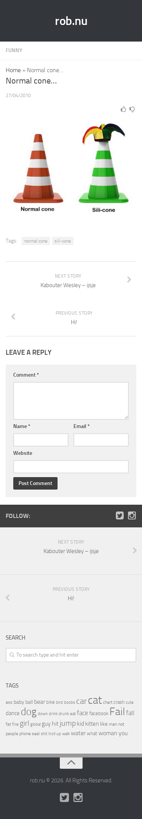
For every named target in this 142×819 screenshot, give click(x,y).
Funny (14, 50)
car (81, 701)
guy (46, 723)
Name (21, 426)
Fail (117, 711)
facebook (98, 713)
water (78, 733)
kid (80, 723)
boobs (69, 702)
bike (50, 702)
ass (9, 702)
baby (19, 702)
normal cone (35, 241)
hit (55, 723)
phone (25, 733)
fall (130, 713)
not (121, 724)
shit (44, 733)
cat (95, 700)
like (104, 724)
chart (107, 702)
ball (29, 702)
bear (39, 701)
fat (8, 724)
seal (36, 733)
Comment (26, 375)
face (82, 713)
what (92, 733)
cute (130, 702)
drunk (64, 713)
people (12, 733)
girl (24, 723)
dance (13, 713)
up (58, 733)
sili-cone (63, 241)
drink (53, 713)
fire (15, 724)
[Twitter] (119, 515)
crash (119, 702)
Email (81, 426)
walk (66, 733)
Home (13, 70)
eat (73, 713)
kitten (92, 723)
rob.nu (71, 21)
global (35, 724)
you (123, 733)
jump (68, 723)
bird (59, 702)
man (113, 724)
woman (107, 733)
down (43, 713)
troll (51, 733)
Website (22, 453)
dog (29, 712)
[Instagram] (131, 515)
